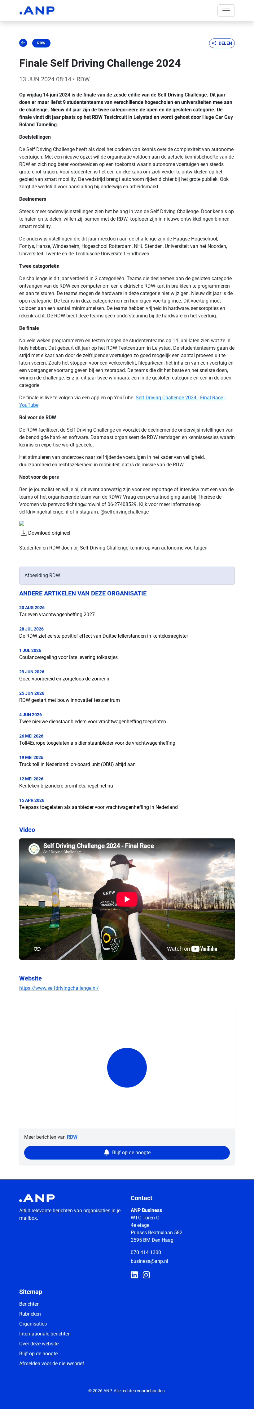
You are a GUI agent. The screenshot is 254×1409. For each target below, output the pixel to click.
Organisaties (33, 1324)
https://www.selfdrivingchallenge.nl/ (59, 988)
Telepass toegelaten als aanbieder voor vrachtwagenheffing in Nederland (98, 807)
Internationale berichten (45, 1334)
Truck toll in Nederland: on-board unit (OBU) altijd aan (77, 764)
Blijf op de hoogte (38, 1354)
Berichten (29, 1304)
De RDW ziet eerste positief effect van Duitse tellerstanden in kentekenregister (103, 636)
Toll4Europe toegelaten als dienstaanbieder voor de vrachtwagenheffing (97, 743)
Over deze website (39, 1344)
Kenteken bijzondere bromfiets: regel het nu (66, 786)
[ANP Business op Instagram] (146, 1275)
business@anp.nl (149, 1261)
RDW (41, 43)
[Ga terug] (23, 43)
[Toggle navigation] (226, 10)
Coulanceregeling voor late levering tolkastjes (68, 657)
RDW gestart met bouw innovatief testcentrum (69, 700)
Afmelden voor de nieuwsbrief (51, 1363)
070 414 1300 (146, 1252)
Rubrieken (30, 1314)
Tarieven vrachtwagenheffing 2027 (57, 614)
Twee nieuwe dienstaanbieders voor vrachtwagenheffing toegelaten (92, 722)
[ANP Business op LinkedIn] (134, 1275)
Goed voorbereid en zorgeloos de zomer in (65, 679)
